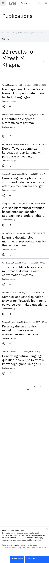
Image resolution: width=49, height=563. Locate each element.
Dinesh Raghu (22, 352)
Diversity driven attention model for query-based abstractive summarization (21, 330)
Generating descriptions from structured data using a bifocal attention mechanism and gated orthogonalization (24, 182)
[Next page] (45, 386)
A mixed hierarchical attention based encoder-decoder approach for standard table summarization (23, 212)
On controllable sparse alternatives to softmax (18, 121)
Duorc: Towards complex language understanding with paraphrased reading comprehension (22, 152)
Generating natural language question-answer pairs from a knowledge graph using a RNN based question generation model (23, 360)
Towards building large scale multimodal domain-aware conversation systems (22, 271)
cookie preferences (10, 547)
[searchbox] (24, 33)
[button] (47, 529)
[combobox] (24, 39)
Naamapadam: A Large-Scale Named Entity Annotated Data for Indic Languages (23, 93)
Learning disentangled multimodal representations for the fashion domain (24, 241)
